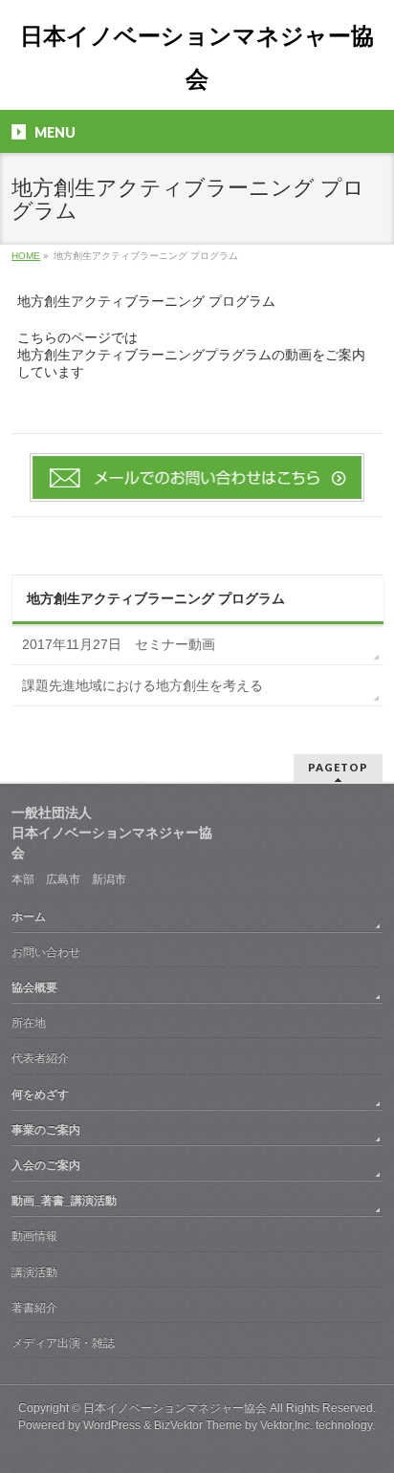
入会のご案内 (45, 1165)
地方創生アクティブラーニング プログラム (156, 598)
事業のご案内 (45, 1130)
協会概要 (34, 987)
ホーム (28, 916)
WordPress (112, 1425)
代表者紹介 (40, 1058)
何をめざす (40, 1094)
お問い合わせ (45, 952)
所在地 (28, 1022)
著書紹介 (34, 1307)
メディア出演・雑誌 (63, 1343)
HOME (25, 255)
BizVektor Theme (198, 1425)
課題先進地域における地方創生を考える (142, 685)
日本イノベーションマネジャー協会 (175, 1408)
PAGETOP (338, 767)
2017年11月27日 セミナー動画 (118, 644)
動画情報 (34, 1236)
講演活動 (34, 1272)
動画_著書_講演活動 (64, 1200)
